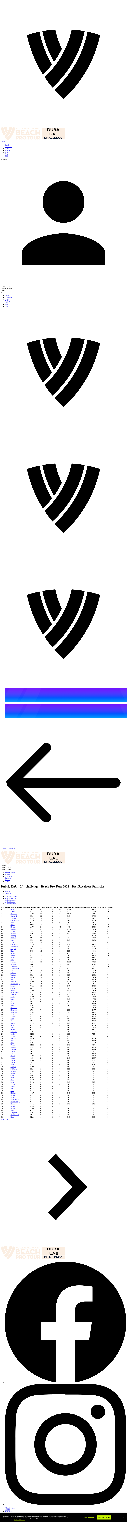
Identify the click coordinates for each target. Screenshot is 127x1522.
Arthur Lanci (15, 968)
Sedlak (13, 1058)
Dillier (12, 909)
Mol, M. (13, 1060)
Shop (6, 154)
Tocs (12, 1040)
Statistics (7, 880)
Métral (13, 1036)
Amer (12, 1014)
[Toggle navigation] (1, 292)
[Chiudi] (124, 1517)
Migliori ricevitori (10, 903)
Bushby (13, 1108)
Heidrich (13, 938)
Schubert (13, 995)
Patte (12, 1003)
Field (12, 1064)
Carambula (14, 916)
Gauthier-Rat (15, 1115)
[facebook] (65, 1382)
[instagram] (65, 1504)
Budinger (13, 929)
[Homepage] (63, 64)
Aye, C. (13, 1054)
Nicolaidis (14, 914)
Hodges (13, 927)
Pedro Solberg (15, 992)
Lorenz (13, 1086)
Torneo (7, 881)
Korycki (13, 949)
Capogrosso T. (15, 944)
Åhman (13, 931)
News (6, 152)
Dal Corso (14, 1069)
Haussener (14, 1010)
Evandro (13, 1016)
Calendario (8, 147)
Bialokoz (13, 1038)
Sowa (12, 922)
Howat (13, 1056)
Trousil (13, 1110)
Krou (12, 1117)
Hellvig (13, 925)
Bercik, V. (14, 1027)
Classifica (8, 878)
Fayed (12, 999)
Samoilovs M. (15, 1099)
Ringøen (13, 1067)
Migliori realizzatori (11, 896)
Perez (12, 1082)
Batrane (13, 977)
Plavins (13, 1097)
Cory (12, 1019)
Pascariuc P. (14, 946)
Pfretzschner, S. (15, 1102)
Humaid (13, 1071)
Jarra (12, 1088)
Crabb (12, 960)
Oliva (12, 1025)
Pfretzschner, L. (15, 984)
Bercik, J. (13, 962)
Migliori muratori (10, 900)
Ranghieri (14, 1112)
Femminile (8, 893)
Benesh (13, 955)
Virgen (13, 1045)
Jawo (12, 1091)
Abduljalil (14, 1012)
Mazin (12, 1078)
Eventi (7, 148)
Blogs (6, 156)
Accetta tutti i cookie (104, 1517)
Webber (13, 953)
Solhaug (13, 981)
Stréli (12, 1005)
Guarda (3, 141)
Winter (13, 1023)
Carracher (14, 1008)
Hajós (12, 1043)
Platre (12, 1021)
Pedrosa (13, 957)
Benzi (12, 940)
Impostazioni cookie (89, 1517)
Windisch (13, 975)
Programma (8, 876)
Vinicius (13, 918)
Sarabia (13, 1034)
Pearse (13, 990)
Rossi (12, 942)
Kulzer (13, 1084)
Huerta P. (13, 964)
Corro (12, 1075)
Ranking (7, 150)
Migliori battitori (10, 902)
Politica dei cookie (19, 1520)
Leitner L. (14, 1032)
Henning (13, 936)
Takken (13, 1106)
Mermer (13, 1062)
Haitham (13, 1093)
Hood (12, 1080)
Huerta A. (14, 933)
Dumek (13, 1029)
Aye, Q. (13, 971)
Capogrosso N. (15, 920)
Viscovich (14, 966)
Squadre (7, 874)
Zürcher (13, 1051)
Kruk (12, 951)
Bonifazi (13, 1047)
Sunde (12, 997)
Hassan (13, 1073)
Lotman (13, 912)
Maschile (7, 891)
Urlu (12, 979)
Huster (13, 1104)
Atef (12, 1001)
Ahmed (13, 1095)
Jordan (13, 988)
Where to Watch (10, 873)
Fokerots (13, 973)
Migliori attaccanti (10, 898)
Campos (13, 1049)
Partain (13, 986)
